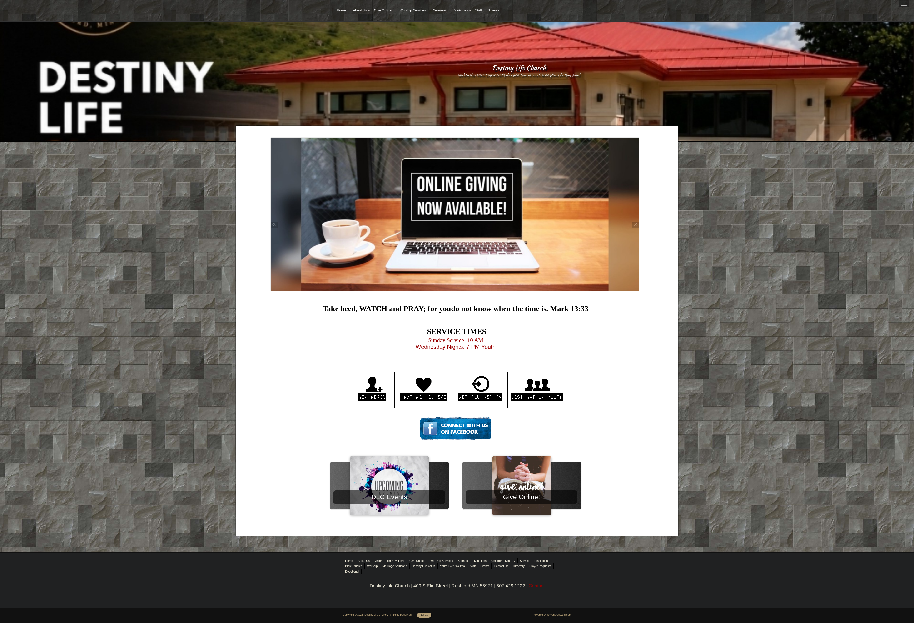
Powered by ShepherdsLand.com (552, 614)
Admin (424, 615)
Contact (537, 585)
